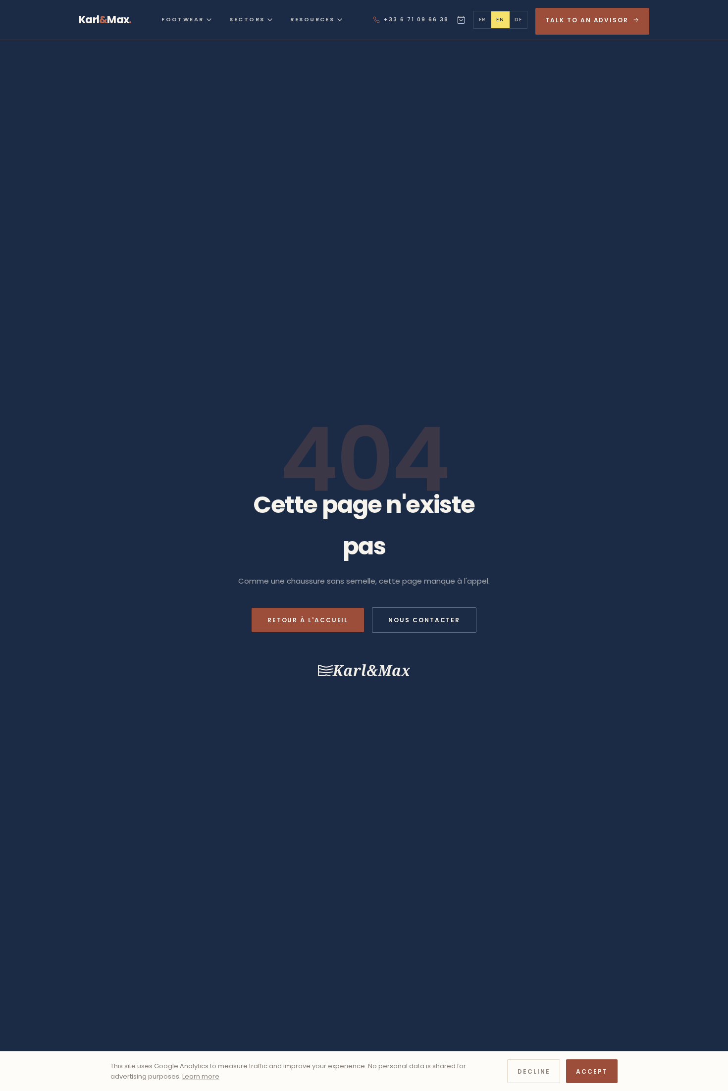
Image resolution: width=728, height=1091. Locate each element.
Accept (592, 1071)
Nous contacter (424, 620)
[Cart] (461, 19)
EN (500, 19)
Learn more (200, 1076)
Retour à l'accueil (308, 620)
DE (518, 19)
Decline (534, 1071)
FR (483, 19)
